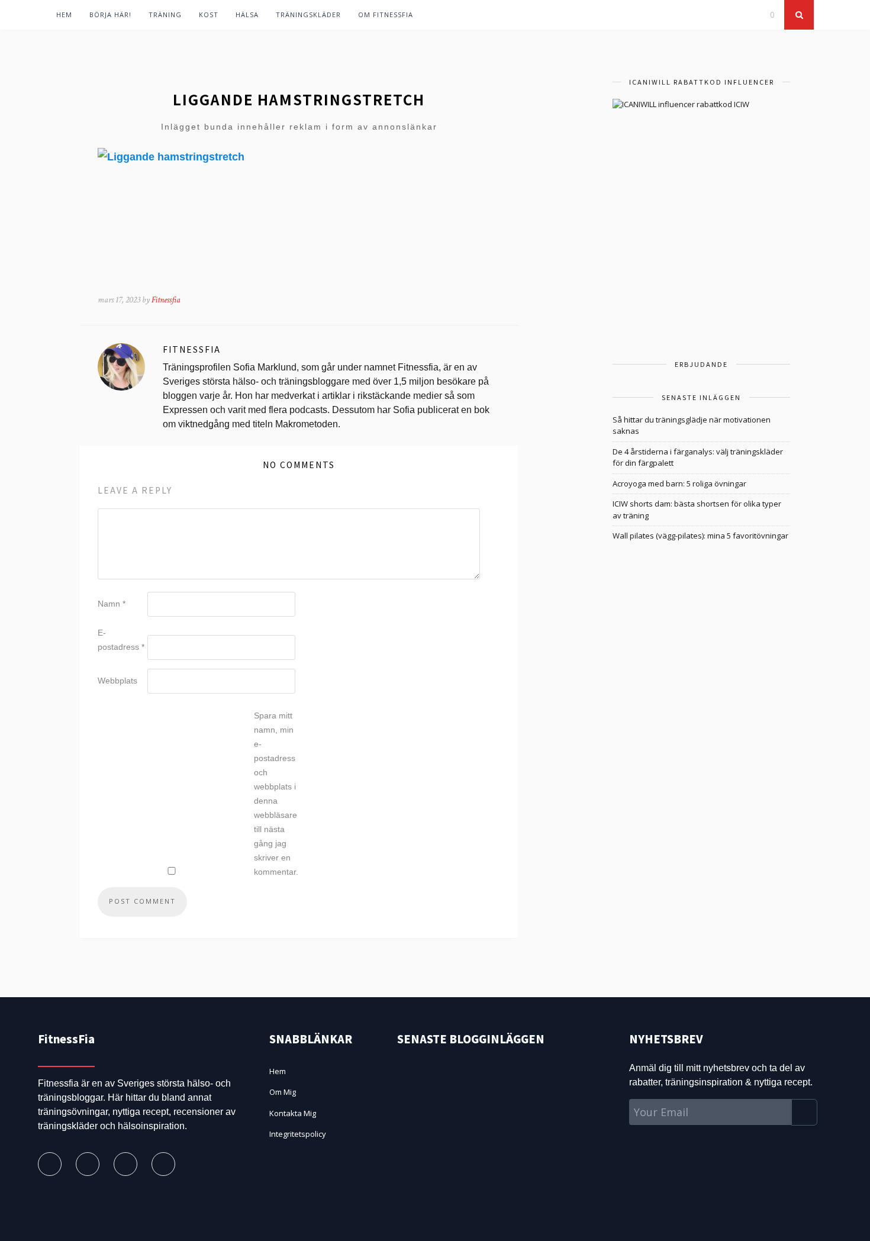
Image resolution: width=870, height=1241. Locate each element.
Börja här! (110, 14)
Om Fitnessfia (385, 14)
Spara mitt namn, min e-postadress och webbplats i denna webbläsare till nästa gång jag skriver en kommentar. (276, 793)
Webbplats (117, 680)
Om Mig (282, 1092)
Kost (208, 14)
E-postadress (121, 640)
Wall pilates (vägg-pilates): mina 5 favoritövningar (700, 535)
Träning (165, 14)
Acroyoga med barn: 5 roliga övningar (679, 483)
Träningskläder (308, 14)
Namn (111, 603)
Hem (64, 14)
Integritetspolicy (297, 1134)
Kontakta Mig (292, 1113)
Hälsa (247, 14)
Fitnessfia (166, 299)
